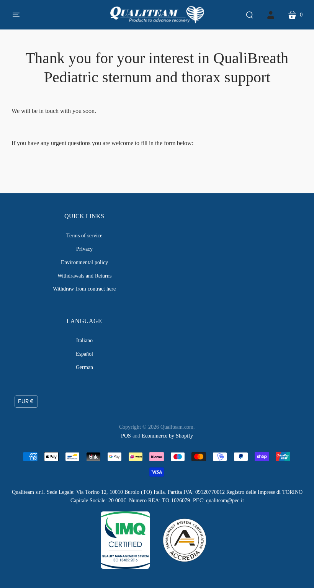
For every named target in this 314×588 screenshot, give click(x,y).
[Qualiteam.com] (157, 14)
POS (126, 436)
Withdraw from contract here (84, 289)
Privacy (84, 249)
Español (84, 354)
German (84, 367)
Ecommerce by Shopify (167, 436)
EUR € (26, 401)
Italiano (84, 340)
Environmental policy (84, 262)
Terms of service (84, 235)
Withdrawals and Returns (84, 276)
